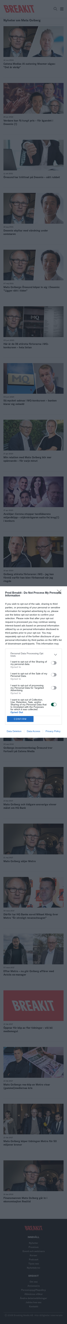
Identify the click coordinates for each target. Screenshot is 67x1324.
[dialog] (33, 662)
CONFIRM (20, 719)
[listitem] (33, 654)
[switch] (54, 663)
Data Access (33, 731)
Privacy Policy (53, 731)
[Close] (60, 593)
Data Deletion (14, 731)
